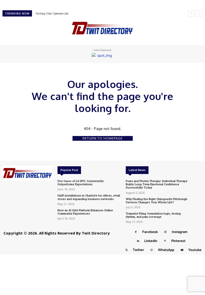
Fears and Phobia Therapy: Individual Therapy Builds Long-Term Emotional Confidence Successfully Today (157, 184)
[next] (199, 13)
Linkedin (150, 241)
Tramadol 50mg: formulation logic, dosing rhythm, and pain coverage (153, 215)
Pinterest (178, 241)
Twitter (138, 250)
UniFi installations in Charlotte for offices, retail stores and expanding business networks (89, 197)
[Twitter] (126, 250)
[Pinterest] (165, 241)
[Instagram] (165, 232)
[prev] (191, 13)
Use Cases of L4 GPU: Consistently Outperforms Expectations (81, 182)
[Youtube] (182, 250)
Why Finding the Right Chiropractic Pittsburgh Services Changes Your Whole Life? (156, 200)
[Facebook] (136, 232)
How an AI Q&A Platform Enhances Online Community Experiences (85, 211)
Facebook (150, 232)
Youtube (195, 250)
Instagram (180, 232)
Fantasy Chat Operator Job (52, 13)
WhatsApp (166, 250)
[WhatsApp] (151, 250)
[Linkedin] (138, 241)
